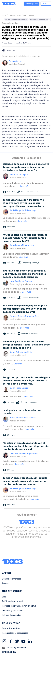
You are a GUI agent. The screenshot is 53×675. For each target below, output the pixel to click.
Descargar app (32, 4)
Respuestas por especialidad (15, 633)
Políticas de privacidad (12, 601)
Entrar (45, 4)
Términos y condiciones (12, 610)
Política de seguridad (11, 615)
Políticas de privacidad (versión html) (19, 606)
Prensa (5, 583)
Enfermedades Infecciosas (16, 19)
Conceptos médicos (11, 628)
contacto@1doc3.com (14, 647)
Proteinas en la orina (39, 19)
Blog (4, 597)
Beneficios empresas (11, 579)
